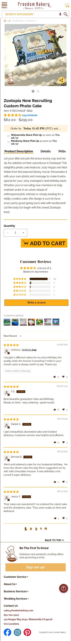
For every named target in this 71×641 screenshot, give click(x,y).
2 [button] (31, 528)
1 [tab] (33, 91)
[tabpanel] (35, 55)
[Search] (65, 14)
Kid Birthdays (18, 21)
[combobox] (35, 14)
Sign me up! (35, 567)
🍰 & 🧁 (7, 21)
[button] (4, 5)
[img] (11, 345)
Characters (30, 21)
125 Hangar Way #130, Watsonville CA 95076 (28, 619)
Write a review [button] (36, 302)
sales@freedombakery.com (18, 610)
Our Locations (11, 624)
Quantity (9, 225)
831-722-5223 (11, 615)
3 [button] (36, 528)
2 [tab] (38, 91)
